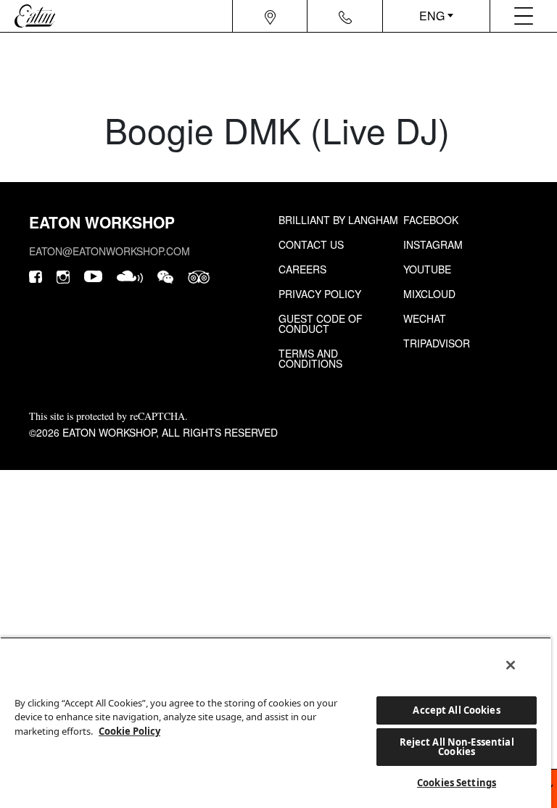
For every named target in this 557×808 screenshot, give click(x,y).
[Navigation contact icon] (345, 16)
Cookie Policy (129, 731)
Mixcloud (429, 293)
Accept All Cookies (456, 710)
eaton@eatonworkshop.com (109, 251)
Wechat (424, 318)
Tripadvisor (436, 343)
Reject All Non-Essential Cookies (457, 746)
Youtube (427, 269)
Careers (302, 269)
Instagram (433, 244)
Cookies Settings (456, 782)
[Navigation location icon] (270, 16)
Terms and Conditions (310, 358)
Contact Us (311, 244)
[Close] (511, 665)
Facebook (430, 220)
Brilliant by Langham (338, 220)
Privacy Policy (319, 293)
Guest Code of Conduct (320, 323)
